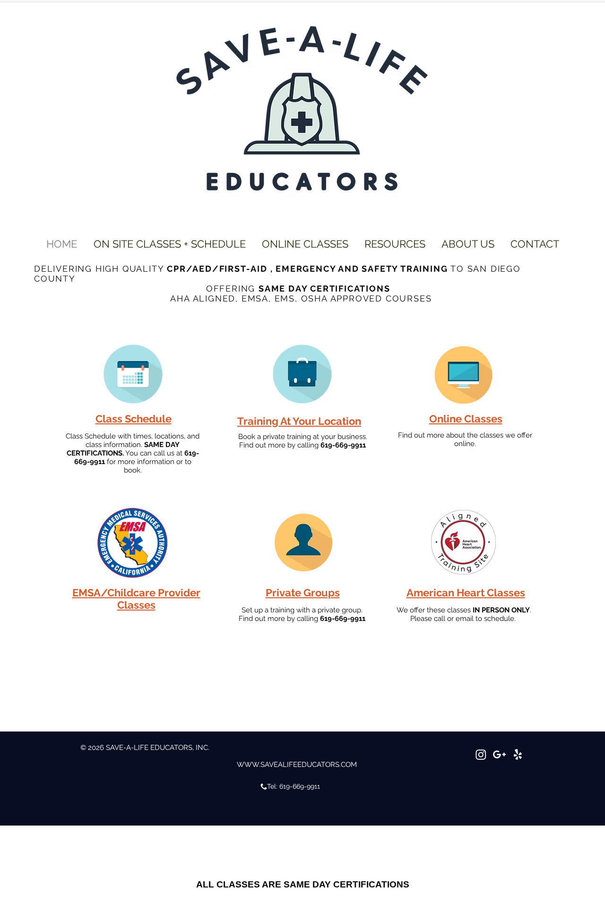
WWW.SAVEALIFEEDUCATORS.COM (297, 764)
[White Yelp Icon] (518, 754)
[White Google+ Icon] (499, 754)
